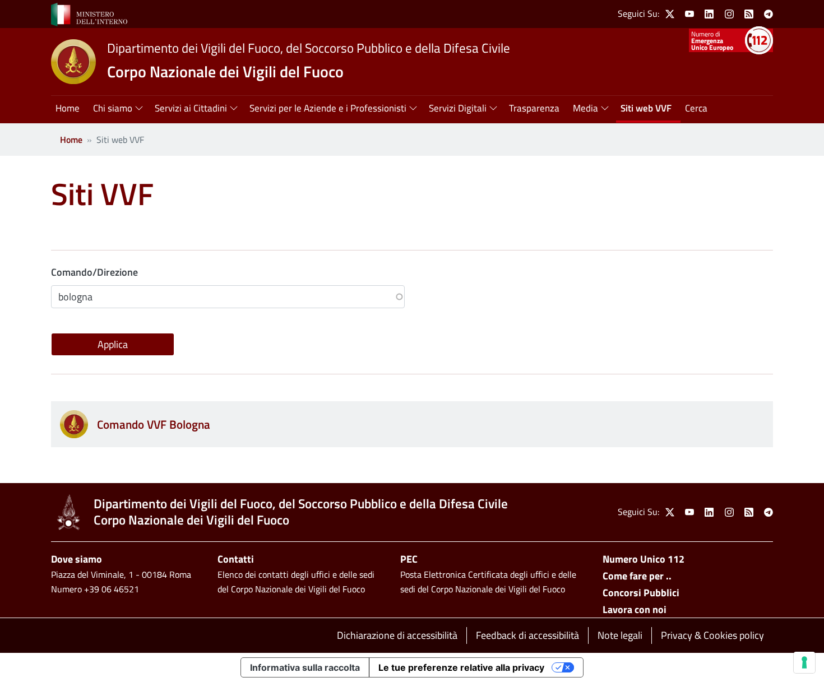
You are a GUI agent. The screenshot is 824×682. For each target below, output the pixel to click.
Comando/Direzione (94, 272)
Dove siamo (76, 559)
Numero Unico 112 (643, 559)
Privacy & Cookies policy (712, 635)
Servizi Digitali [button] (458, 108)
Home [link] (67, 108)
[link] (89, 13)
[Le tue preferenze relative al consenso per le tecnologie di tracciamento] (804, 662)
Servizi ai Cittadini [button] (191, 108)
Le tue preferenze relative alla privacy (461, 667)
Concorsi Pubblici (641, 592)
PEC (409, 559)
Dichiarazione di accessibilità (397, 635)
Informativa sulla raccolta (305, 667)
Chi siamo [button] (112, 108)
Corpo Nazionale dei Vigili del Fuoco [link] (225, 71)
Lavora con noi (634, 609)
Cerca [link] (696, 108)
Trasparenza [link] (534, 108)
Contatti (235, 559)
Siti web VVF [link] (646, 108)
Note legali (620, 635)
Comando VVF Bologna (153, 424)
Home (71, 139)
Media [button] (585, 108)
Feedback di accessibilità (527, 635)
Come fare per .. (637, 575)
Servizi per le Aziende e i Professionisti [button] (327, 108)
